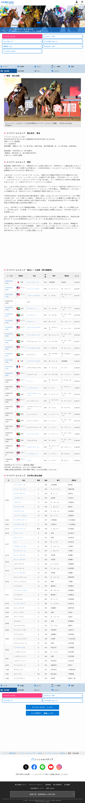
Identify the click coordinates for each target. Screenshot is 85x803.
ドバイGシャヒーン (51, 41)
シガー (29, 460)
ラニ (15, 542)
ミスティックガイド (33, 295)
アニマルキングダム (33, 348)
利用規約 (48, 784)
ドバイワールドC (9, 36)
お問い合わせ (50, 788)
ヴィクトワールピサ (33, 361)
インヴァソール (32, 388)
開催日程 (13, 753)
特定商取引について (37, 788)
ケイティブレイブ (19, 529)
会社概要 (67, 784)
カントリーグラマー (33, 289)
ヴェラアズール (19, 511)
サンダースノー (32, 308)
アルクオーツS (49, 46)
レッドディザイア (19, 603)
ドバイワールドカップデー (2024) (30, 753)
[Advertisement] (42, 59)
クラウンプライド (19, 493)
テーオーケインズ (19, 489)
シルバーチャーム (33, 447)
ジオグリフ (17, 502)
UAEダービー (8, 46)
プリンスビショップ (33, 335)
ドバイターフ (8, 41)
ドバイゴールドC (9, 51)
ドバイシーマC (49, 36)
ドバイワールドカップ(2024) (55, 753)
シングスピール (32, 454)
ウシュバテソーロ (33, 282)
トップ (4, 753)
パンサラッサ (18, 498)
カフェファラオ (19, 507)
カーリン (30, 381)
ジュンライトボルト (20, 515)
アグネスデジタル (19, 647)
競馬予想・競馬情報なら (42, 794)
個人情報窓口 (57, 784)
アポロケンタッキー (20, 546)
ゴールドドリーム (19, 551)
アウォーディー (19, 533)
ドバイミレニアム (33, 434)
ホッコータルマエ (19, 555)
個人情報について (21, 784)
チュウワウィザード (20, 520)
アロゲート (30, 321)
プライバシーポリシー (36, 784)
